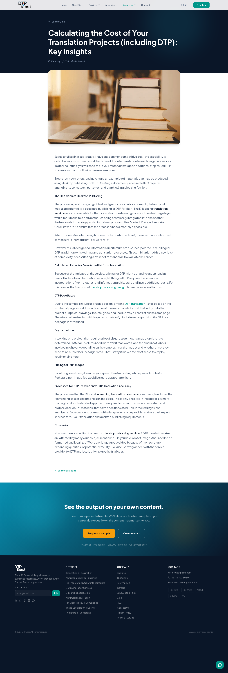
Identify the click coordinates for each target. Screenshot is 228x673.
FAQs (120, 602)
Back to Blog (58, 21)
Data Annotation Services (79, 587)
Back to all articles (67, 470)
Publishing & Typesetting (78, 612)
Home (64, 5)
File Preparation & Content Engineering (85, 582)
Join (56, 593)
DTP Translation (135, 303)
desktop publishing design (108, 287)
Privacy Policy (124, 612)
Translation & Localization (79, 572)
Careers (121, 587)
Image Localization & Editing (80, 607)
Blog (119, 597)
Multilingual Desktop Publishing (81, 577)
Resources (128, 5)
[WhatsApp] (33, 600)
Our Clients (122, 577)
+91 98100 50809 (181, 577)
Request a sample (99, 533)
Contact (145, 5)
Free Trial (201, 5)
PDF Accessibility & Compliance (82, 602)
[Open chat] (220, 665)
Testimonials (123, 582)
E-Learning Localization (78, 592)
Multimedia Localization (78, 597)
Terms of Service (125, 617)
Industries (110, 5)
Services (93, 5)
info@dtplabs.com (181, 572)
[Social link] (16, 600)
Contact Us (123, 607)
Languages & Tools (126, 592)
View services (131, 533)
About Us (76, 5)
